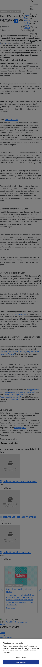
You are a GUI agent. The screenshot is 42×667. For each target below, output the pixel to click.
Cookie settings (21, 657)
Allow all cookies (21, 662)
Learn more (6, 652)
